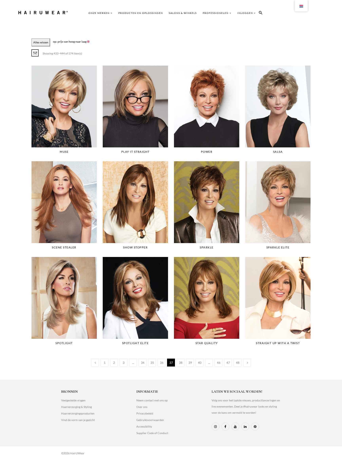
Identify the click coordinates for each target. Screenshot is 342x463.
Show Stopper (135, 247)
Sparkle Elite (278, 247)
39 (190, 362)
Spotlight (64, 343)
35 (152, 362)
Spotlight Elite (135, 343)
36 (161, 362)
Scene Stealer (64, 247)
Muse (64, 151)
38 (180, 362)
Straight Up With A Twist (278, 343)
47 (228, 362)
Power (207, 151)
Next (247, 363)
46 (218, 362)
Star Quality (207, 343)
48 (237, 362)
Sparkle (207, 247)
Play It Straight (135, 151)
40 (199, 362)
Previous (95, 363)
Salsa (278, 151)
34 (142, 362)
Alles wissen (40, 42)
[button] (261, 13)
